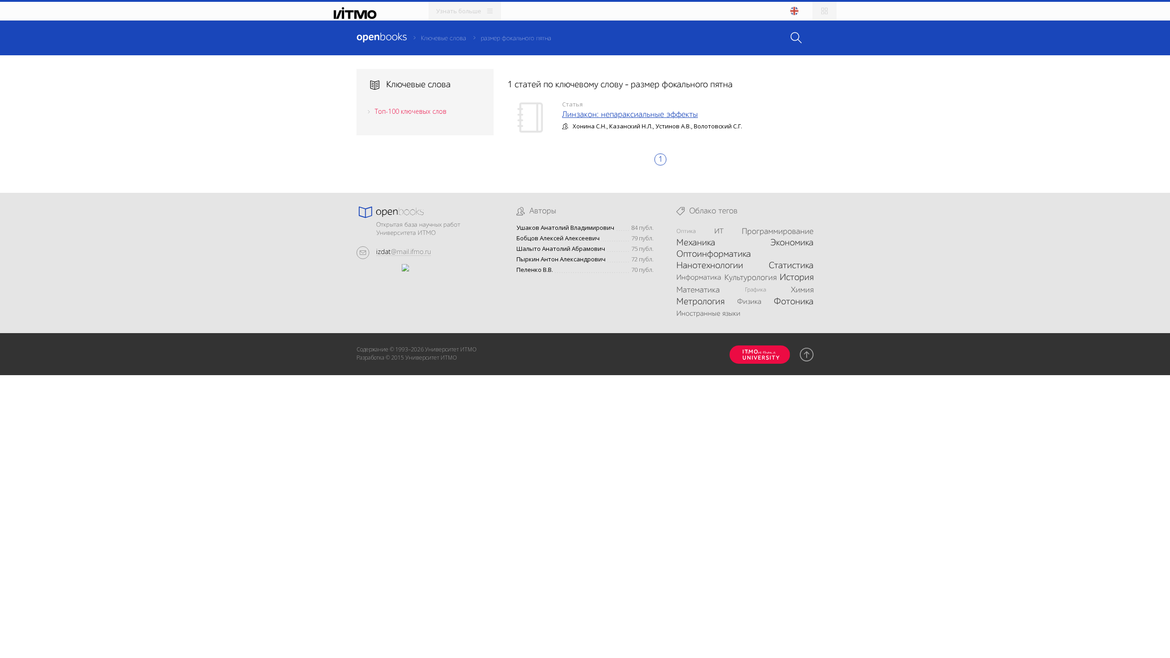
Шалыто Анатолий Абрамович (560, 249)
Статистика (791, 266)
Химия (802, 290)
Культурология (750, 278)
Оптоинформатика (713, 254)
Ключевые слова (443, 38)
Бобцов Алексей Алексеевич (558, 238)
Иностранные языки (708, 314)
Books (381, 37)
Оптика (686, 231)
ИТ (718, 231)
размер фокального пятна (516, 38)
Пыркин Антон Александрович (561, 259)
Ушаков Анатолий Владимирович (565, 228)
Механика (695, 243)
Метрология (700, 302)
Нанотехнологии (709, 266)
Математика (698, 290)
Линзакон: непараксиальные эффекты (630, 115)
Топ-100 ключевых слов (411, 111)
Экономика (792, 243)
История (797, 277)
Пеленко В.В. (534, 270)
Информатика (698, 277)
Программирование (778, 232)
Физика (749, 302)
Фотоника (794, 302)
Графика (755, 290)
